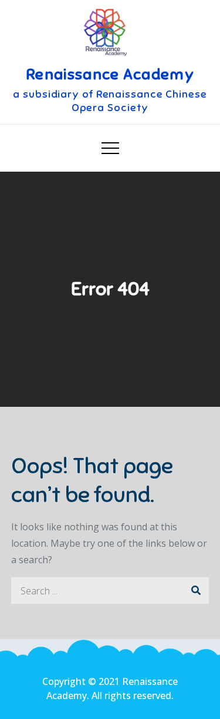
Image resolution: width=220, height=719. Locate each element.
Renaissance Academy (110, 74)
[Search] (195, 590)
